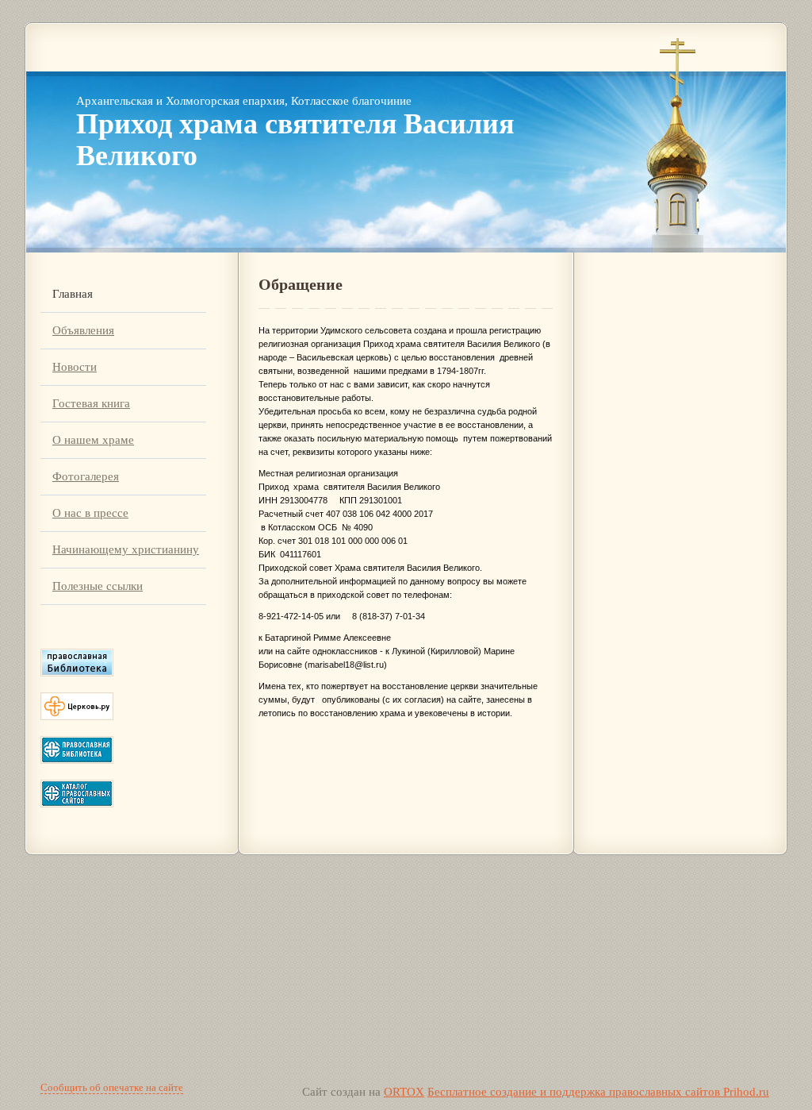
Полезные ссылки (97, 586)
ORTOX (404, 1091)
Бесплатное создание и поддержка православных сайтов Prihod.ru (598, 1091)
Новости (74, 366)
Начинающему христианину (125, 549)
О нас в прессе (90, 513)
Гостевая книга (91, 403)
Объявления (83, 330)
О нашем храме (93, 440)
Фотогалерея (85, 476)
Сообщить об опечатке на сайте (111, 1087)
